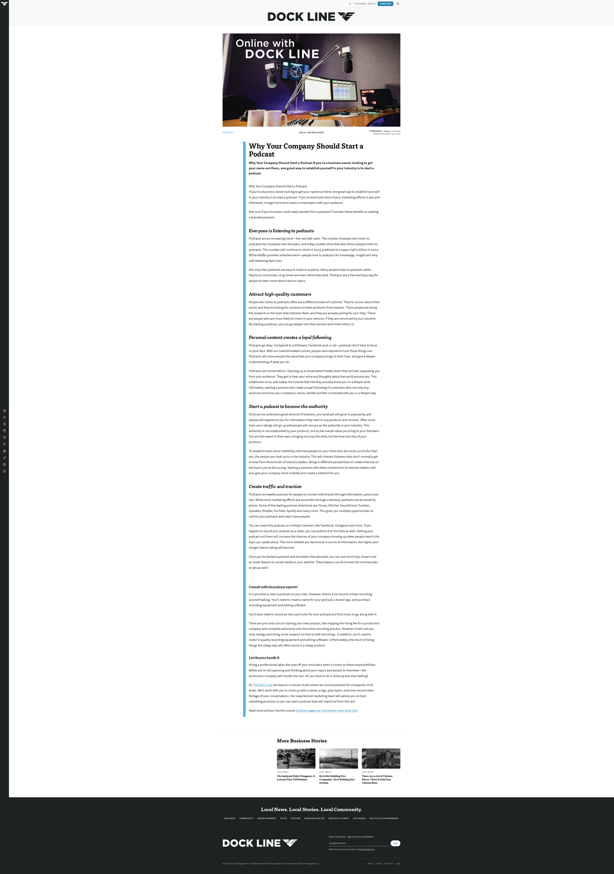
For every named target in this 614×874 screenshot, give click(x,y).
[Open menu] (397, 3)
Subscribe (385, 3)
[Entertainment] (4, 457)
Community (247, 818)
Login (398, 863)
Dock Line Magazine (311, 132)
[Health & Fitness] (4, 437)
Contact (378, 863)
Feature (295, 818)
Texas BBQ (360, 3)
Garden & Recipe (314, 818)
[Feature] (4, 417)
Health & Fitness (338, 818)
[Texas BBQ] (4, 471)
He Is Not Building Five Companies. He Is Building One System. (337, 779)
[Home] (4, 4)
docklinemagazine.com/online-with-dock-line (326, 710)
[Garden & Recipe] (4, 431)
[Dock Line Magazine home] (311, 16)
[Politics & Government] (4, 451)
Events (372, 3)
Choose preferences (366, 849)
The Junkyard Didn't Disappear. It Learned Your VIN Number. (296, 777)
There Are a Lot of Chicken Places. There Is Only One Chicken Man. (377, 779)
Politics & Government (384, 818)
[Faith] (4, 444)
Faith (283, 818)
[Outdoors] (4, 424)
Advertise (389, 863)
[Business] (4, 464)
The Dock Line (262, 685)
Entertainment (267, 818)
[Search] (349, 3)
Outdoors (359, 818)
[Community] (4, 410)
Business (228, 132)
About (370, 863)
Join (395, 843)
